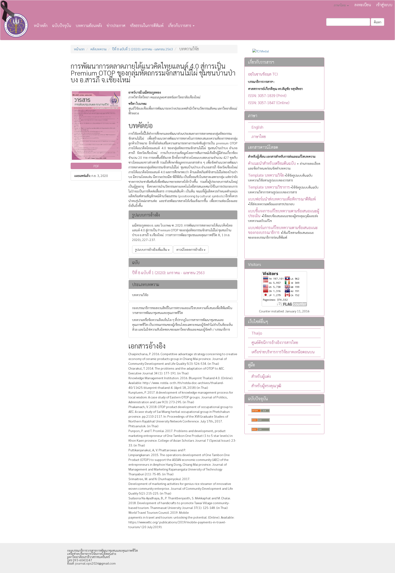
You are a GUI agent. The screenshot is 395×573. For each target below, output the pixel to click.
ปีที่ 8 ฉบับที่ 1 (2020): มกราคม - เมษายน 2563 (142, 49)
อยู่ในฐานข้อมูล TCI (263, 74)
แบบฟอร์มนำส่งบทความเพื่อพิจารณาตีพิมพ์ (282, 198)
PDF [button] (96, 166)
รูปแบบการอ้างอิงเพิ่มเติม (151, 249)
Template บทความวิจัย (266, 175)
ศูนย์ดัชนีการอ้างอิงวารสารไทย (274, 342)
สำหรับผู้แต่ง (261, 376)
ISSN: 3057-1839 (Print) (267, 95)
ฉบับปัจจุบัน (61, 25)
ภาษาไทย (258, 136)
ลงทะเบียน (363, 4)
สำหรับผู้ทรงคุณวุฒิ (266, 385)
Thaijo (256, 332)
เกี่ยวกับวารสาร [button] (180, 25)
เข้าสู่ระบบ (384, 4)
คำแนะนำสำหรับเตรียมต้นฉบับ (272, 163)
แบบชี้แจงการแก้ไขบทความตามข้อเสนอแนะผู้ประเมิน (283, 213)
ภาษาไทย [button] (340, 5)
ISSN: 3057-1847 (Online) (268, 102)
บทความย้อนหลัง (89, 25)
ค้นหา (377, 22)
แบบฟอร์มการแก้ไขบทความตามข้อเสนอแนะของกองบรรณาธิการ (283, 230)
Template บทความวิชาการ (269, 186)
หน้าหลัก (41, 25)
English (257, 127)
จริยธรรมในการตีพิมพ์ (146, 25)
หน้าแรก (79, 49)
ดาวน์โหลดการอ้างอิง (190, 249)
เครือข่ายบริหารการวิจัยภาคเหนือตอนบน (283, 351)
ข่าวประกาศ (116, 25)
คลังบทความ (98, 49)
